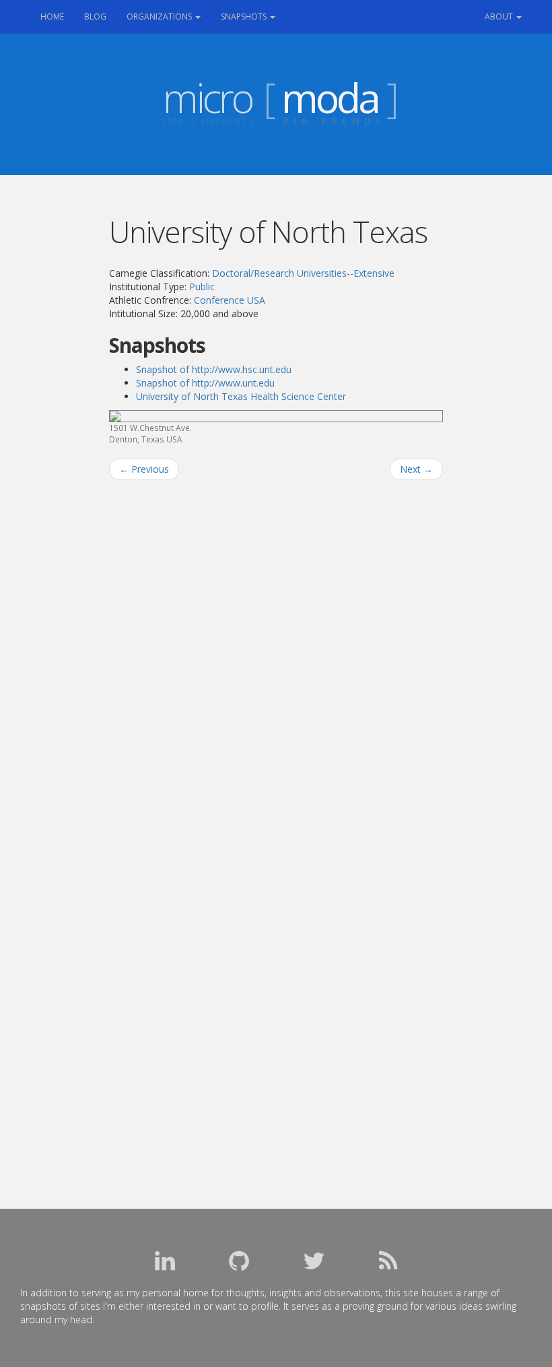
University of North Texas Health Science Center (241, 396)
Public (202, 286)
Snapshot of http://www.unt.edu (205, 382)
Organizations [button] (160, 16)
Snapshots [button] (245, 16)
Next (416, 469)
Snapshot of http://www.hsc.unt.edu (213, 369)
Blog (95, 16)
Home (57, 16)
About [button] (500, 16)
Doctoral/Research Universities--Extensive (303, 273)
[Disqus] (276, 662)
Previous (144, 469)
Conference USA (229, 300)
